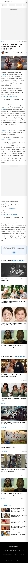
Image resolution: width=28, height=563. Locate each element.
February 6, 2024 (6, 101)
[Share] (14, 52)
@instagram (4, 203)
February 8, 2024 (6, 219)
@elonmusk (13, 208)
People (3, 41)
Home (5, 4)
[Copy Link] (18, 52)
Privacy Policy (21, 550)
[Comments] (25, 52)
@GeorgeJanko (6, 130)
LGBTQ (3, 109)
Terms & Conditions (7, 554)
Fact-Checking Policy (20, 554)
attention (3, 74)
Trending (13, 4)
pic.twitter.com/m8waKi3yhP (9, 96)
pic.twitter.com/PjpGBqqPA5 (9, 214)
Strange (19, 4)
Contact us (13, 550)
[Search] (25, 1)
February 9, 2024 (6, 139)
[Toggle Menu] (2, 2)
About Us (5, 550)
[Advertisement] (14, 25)
